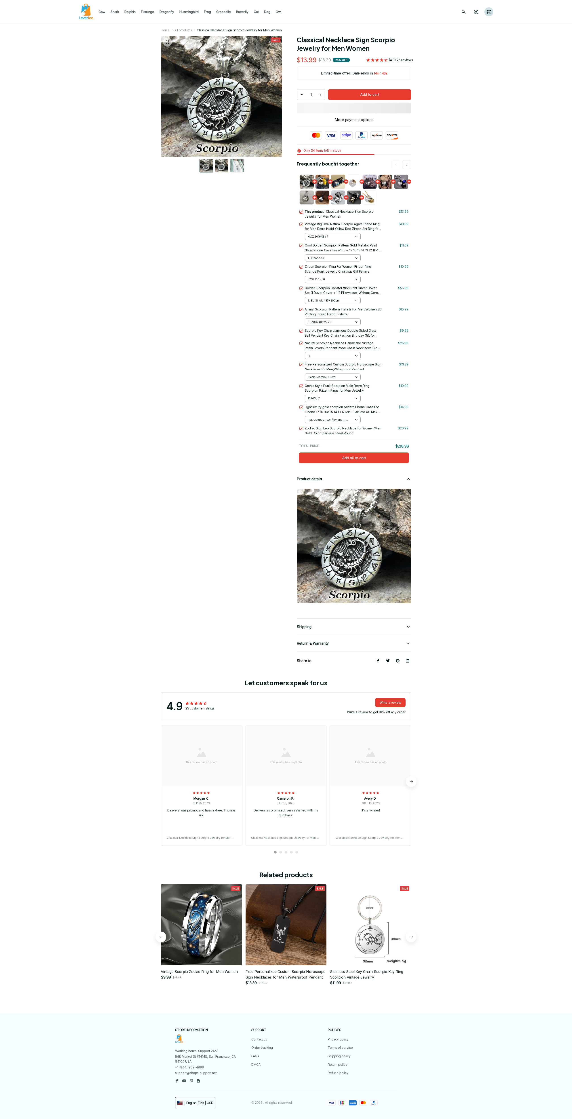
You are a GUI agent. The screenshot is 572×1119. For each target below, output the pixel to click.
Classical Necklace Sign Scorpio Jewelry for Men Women (201, 838)
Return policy (337, 1064)
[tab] (275, 852)
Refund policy (338, 1073)
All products (183, 30)
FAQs (255, 1056)
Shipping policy (339, 1056)
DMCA (256, 1064)
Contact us (259, 1039)
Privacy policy (338, 1039)
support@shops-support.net (196, 1073)
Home (165, 30)
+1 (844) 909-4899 (189, 1067)
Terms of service (340, 1047)
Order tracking (262, 1047)
